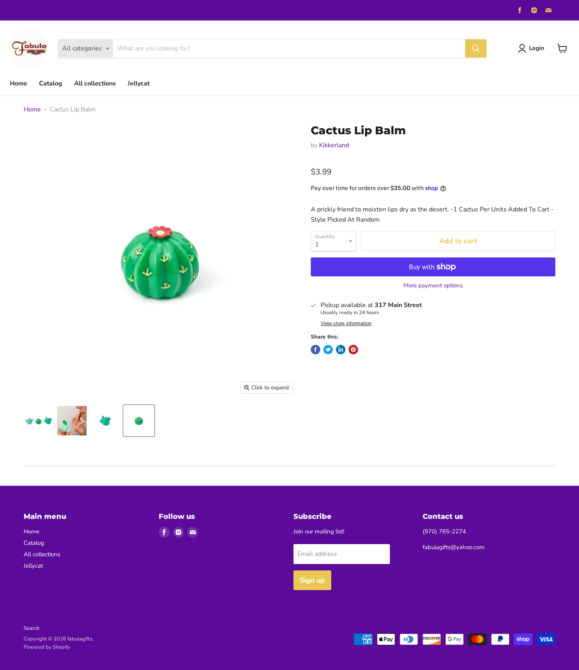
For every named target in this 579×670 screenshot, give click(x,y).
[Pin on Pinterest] (353, 349)
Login (536, 48)
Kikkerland (334, 145)
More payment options (433, 285)
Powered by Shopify (47, 647)
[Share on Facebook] (315, 349)
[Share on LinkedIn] (340, 349)
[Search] (475, 48)
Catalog (50, 83)
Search (31, 628)
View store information (346, 323)
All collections (95, 83)
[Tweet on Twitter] (328, 349)
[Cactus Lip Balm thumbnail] (38, 420)
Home (18, 83)
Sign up (312, 580)
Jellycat (139, 83)
